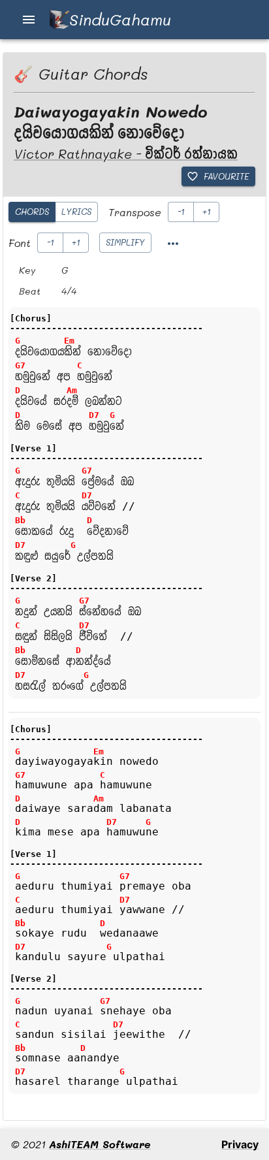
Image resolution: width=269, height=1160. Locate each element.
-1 (181, 211)
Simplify (125, 242)
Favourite (226, 176)
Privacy (240, 1144)
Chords (32, 211)
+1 (206, 211)
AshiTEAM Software (100, 1144)
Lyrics (76, 211)
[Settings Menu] (173, 244)
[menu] (28, 19)
